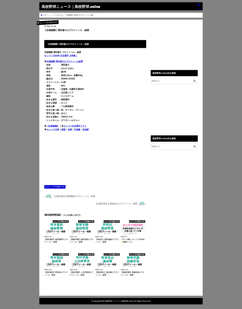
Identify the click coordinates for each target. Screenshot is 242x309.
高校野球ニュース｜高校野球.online (71, 6)
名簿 (70, 129)
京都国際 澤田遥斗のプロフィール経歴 (65, 61)
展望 (63, 129)
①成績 (77, 129)
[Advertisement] (95, 155)
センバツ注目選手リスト (75, 126)
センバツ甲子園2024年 (56, 187)
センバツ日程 (53, 129)
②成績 (85, 129)
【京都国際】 (53, 126)
